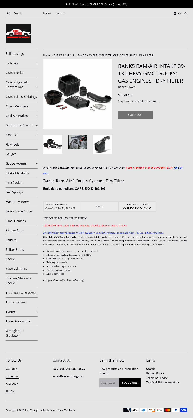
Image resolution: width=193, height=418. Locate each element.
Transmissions (16, 302)
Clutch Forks (14, 73)
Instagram (12, 376)
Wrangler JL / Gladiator (15, 333)
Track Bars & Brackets (21, 293)
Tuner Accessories (19, 321)
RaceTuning (31, 410)
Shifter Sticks (15, 250)
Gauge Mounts (22, 163)
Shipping (123, 101)
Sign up (60, 13)
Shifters (11, 240)
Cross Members (17, 106)
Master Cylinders (18, 202)
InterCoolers (14, 182)
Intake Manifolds (17, 173)
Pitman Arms (15, 230)
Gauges (11, 154)
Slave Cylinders (16, 269)
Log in (47, 13)
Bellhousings (15, 54)
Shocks (11, 259)
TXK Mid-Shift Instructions (163, 382)
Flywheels (12, 144)
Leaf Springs (14, 192)
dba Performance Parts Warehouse (57, 410)
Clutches (22, 63)
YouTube (11, 369)
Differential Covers (22, 125)
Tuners (22, 312)
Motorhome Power (19, 211)
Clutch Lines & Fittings (21, 97)
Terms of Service (157, 378)
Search (150, 369)
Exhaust (22, 135)
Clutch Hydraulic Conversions (22, 84)
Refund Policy (155, 373)
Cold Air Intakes (22, 116)
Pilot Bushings (16, 221)
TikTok (10, 391)
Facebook (12, 383)
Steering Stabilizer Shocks (18, 280)
